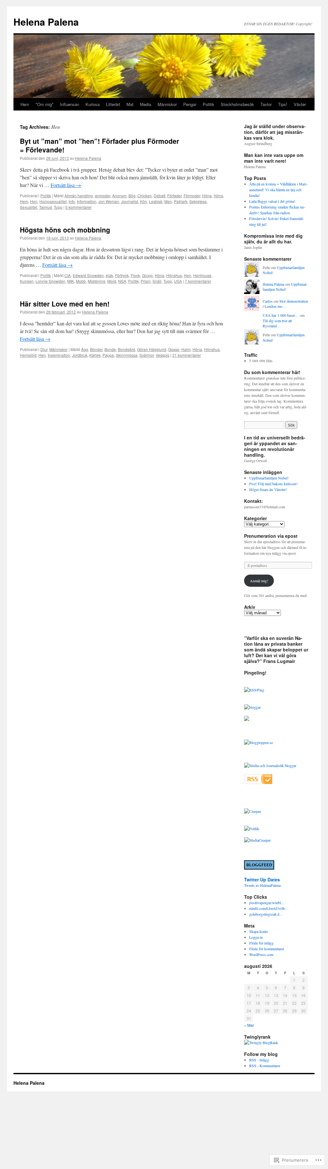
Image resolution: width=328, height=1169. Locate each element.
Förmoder (192, 195)
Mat (130, 104)
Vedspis (162, 355)
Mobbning (96, 281)
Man (168, 201)
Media (145, 104)
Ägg (84, 349)
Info (72, 201)
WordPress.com (261, 954)
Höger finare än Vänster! (268, 489)
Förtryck (122, 275)
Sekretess (198, 201)
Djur (43, 349)
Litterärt (113, 104)
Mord (111, 281)
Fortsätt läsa (66, 185)
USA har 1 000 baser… (281, 315)
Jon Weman (108, 201)
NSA (122, 281)
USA (178, 281)
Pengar (189, 104)
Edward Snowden (88, 275)
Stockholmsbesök (237, 104)
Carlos (268, 301)
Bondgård (126, 349)
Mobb (81, 281)
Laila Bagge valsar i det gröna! (272, 201)
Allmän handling (78, 195)
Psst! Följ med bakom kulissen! (273, 483)
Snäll (156, 281)
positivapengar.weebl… (267, 902)
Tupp (58, 207)
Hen (33, 201)
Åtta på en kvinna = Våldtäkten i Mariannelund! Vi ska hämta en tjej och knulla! (278, 189)
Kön (143, 201)
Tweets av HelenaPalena (262, 885)
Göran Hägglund (151, 349)
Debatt (159, 195)
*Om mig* (44, 104)
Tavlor (266, 104)
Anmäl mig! (259, 580)
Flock (135, 275)
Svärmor (146, 355)
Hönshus (174, 275)
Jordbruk (79, 355)
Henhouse (202, 275)
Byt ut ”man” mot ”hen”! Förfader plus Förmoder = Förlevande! (99, 145)
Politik (208, 104)
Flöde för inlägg (261, 942)
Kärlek (95, 355)
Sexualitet (28, 207)
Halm (186, 349)
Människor (167, 104)
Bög (131, 195)
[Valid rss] (258, 782)
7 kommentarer (198, 281)
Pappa (108, 355)
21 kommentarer (186, 355)
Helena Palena (46, 22)
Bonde (110, 349)
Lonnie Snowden (50, 281)
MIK (70, 281)
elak (109, 275)
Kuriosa (93, 104)
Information (86, 201)
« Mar (249, 1025)
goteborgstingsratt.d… (266, 914)
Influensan (69, 104)
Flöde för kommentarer (266, 948)
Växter (300, 104)
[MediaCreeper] (257, 840)
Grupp (147, 275)
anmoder (102, 195)
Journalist (129, 201)
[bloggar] (252, 707)
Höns (218, 195)
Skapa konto (258, 931)
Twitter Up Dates (262, 879)
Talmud (45, 207)
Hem (24, 104)
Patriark (180, 201)
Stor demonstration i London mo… (285, 303)
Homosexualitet (53, 201)
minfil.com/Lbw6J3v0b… (269, 908)
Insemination (59, 355)
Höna (207, 195)
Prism (146, 281)
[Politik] (251, 828)
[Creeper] (252, 811)
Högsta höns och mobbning (65, 229)
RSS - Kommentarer (264, 1065)
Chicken (144, 195)
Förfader (174, 195)
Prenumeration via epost (271, 536)
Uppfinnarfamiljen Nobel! (285, 287)
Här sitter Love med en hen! (65, 303)
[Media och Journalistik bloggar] (270, 765)
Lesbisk (155, 201)
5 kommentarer (78, 207)
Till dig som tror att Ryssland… (277, 323)
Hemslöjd (28, 355)
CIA (67, 275)
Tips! (282, 104)
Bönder (96, 349)
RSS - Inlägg (259, 1059)
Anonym (119, 195)
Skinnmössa (126, 355)
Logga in (256, 937)
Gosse (173, 349)
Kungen (27, 281)
